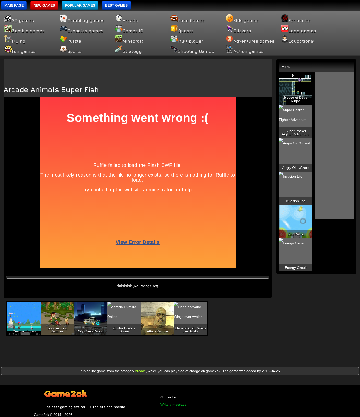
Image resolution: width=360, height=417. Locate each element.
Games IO (133, 30)
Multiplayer (190, 41)
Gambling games (85, 20)
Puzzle (74, 41)
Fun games (24, 51)
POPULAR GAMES (80, 5)
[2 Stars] (121, 285)
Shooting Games (196, 51)
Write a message (173, 404)
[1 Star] (118, 285)
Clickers (242, 30)
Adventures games (253, 41)
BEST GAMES (116, 5)
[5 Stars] (130, 285)
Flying (18, 41)
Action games (248, 51)
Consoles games (85, 30)
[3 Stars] (124, 285)
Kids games (246, 20)
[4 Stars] (127, 285)
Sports (74, 51)
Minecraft (133, 41)
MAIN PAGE (14, 5)
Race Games (191, 20)
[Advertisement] (137, 70)
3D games (23, 20)
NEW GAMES (44, 5)
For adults (300, 20)
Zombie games (28, 30)
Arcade (130, 20)
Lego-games (302, 30)
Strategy (132, 51)
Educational (302, 41)
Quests (185, 30)
